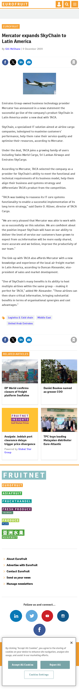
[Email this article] (29, 62)
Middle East (44, 317)
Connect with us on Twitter (32, 616)
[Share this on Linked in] (21, 62)
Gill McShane (12, 48)
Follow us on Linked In (16, 616)
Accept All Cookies (22, 664)
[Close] (71, 643)
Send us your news (18, 577)
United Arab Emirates (20, 323)
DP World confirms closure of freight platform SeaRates (16, 391)
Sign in (30, 54)
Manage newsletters (20, 584)
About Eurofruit (17, 559)
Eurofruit (11, 26)
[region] (39, 661)
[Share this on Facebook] (5, 62)
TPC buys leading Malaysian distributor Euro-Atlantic (57, 440)
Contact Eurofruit (18, 571)
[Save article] (74, 62)
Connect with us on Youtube (47, 616)
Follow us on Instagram (63, 616)
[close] (77, 54)
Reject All (55, 664)
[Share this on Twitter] (13, 62)
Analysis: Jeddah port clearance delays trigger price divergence (19, 440)
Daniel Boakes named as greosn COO (58, 390)
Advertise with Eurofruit (22, 565)
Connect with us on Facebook (39, 630)
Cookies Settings (39, 674)
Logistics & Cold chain (20, 317)
